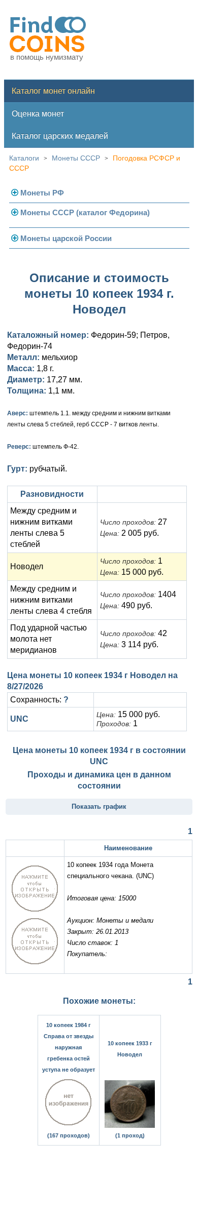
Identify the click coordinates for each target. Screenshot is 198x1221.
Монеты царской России (66, 238)
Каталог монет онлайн (53, 91)
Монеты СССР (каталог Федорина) (85, 212)
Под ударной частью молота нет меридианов (48, 638)
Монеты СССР (76, 158)
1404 (138, 594)
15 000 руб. (131, 572)
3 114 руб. (129, 644)
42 (133, 633)
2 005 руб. (129, 533)
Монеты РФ (42, 192)
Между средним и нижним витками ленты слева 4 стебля (51, 599)
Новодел (26, 566)
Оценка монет (38, 113)
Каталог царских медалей (60, 136)
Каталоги (24, 158)
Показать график (99, 806)
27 (133, 522)
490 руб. (126, 605)
